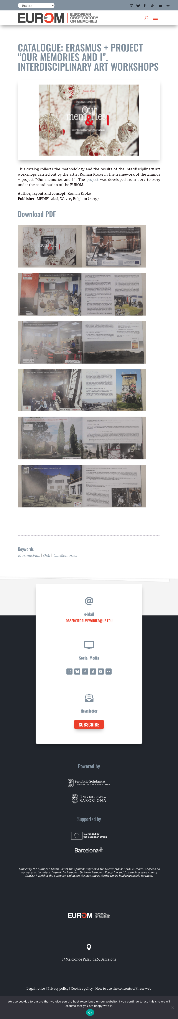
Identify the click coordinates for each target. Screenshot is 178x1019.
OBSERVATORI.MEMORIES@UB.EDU (89, 620)
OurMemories (65, 556)
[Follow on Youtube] (160, 6)
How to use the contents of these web (123, 988)
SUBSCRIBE (89, 724)
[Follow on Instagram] (132, 6)
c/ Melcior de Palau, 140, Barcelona (89, 959)
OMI (46, 556)
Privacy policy (58, 988)
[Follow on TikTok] (152, 6)
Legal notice (35, 988)
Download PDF (37, 214)
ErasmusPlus (29, 556)
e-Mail (89, 614)
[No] (172, 1007)
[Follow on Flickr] (168, 6)
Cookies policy (82, 988)
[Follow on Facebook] (145, 6)
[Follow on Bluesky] (138, 6)
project (92, 180)
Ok (90, 1012)
